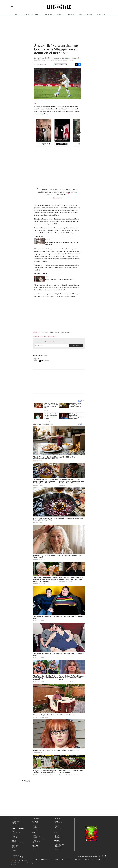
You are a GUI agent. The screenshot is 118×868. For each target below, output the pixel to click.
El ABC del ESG (37, 841)
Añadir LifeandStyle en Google (61, 64)
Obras (13, 847)
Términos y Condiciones (43, 859)
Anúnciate (89, 859)
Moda (56, 826)
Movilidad (36, 837)
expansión (101, 14)
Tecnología (15, 846)
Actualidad (36, 846)
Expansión (14, 840)
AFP (39, 358)
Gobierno (35, 822)
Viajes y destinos (59, 844)
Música (71, 14)
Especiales (57, 818)
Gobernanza (36, 836)
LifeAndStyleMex (106, 856)
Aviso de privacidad (62, 859)
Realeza (57, 823)
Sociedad (35, 830)
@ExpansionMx (45, 360)
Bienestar (57, 846)
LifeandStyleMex (99, 856)
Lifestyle (14, 836)
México (35, 823)
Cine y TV (59, 14)
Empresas (14, 841)
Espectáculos (58, 822)
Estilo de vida (58, 837)
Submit (76, 345)
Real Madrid (44, 332)
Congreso (35, 825)
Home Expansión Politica (18, 842)
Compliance (77, 859)
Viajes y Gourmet (85, 14)
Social (35, 835)
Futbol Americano (16, 832)
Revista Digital (15, 837)
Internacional (15, 845)
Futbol (13, 830)
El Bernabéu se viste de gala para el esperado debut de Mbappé (62, 243)
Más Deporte (15, 835)
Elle (55, 832)
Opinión (35, 828)
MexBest (56, 840)
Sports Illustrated (17, 829)
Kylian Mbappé (54, 332)
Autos (46, 276)
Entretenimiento (32, 14)
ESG (33, 832)
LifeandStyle (36, 818)
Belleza (57, 827)
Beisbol (14, 831)
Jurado (57, 849)
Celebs (56, 836)
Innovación (36, 840)
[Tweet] (76, 64)
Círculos (57, 825)
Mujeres (14, 850)
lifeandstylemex (103, 856)
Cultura (57, 830)
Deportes (48, 14)
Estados (35, 827)
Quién (56, 821)
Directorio (100, 859)
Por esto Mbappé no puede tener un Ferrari (59, 279)
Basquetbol (15, 833)
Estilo (17, 14)
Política (35, 821)
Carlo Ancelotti (65, 332)
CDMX (34, 826)
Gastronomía (58, 841)
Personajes (58, 845)
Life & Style (14, 818)
